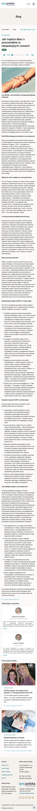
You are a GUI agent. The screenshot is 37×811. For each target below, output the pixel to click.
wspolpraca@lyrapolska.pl (27, 793)
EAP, (25, 750)
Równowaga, (20, 750)
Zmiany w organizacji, (11, 705)
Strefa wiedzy (6, 771)
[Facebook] (20, 797)
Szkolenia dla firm (7, 775)
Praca (20, 705)
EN (29, 4)
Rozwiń (5, 628)
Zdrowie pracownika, (9, 599)
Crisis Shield (5, 768)
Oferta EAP (5, 765)
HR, (16, 599)
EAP (18, 599)
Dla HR (4, 778)
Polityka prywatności (7, 808)
